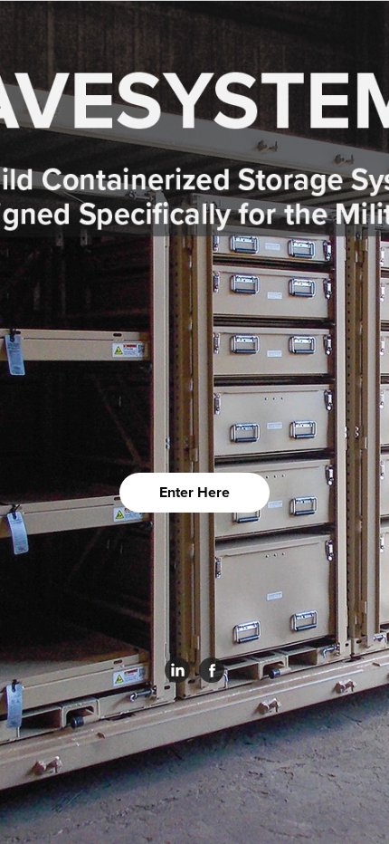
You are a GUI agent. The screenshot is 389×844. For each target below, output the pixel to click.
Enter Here (194, 492)
